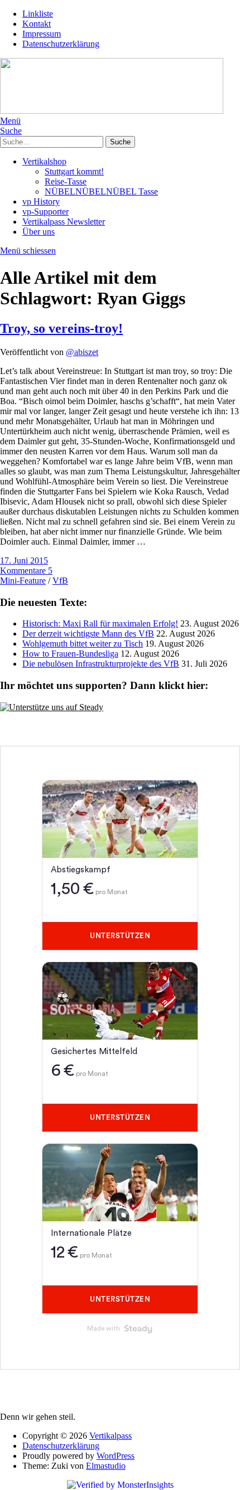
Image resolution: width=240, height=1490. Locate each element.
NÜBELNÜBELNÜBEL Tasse (101, 191)
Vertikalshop (44, 161)
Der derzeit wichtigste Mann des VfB (88, 633)
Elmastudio (106, 1465)
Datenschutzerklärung (60, 43)
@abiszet (82, 352)
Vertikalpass (110, 1435)
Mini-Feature (23, 580)
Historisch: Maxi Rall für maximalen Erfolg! (100, 623)
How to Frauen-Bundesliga (70, 653)
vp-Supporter (45, 211)
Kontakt (36, 23)
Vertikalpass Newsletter (63, 221)
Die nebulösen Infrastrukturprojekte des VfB (100, 663)
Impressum (41, 33)
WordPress (116, 1455)
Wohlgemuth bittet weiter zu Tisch (82, 643)
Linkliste (37, 13)
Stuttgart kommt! (74, 171)
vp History (41, 201)
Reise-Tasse (66, 181)
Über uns (38, 231)
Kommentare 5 (26, 570)
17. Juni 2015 (24, 560)
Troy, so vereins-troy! (61, 328)
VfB (60, 580)
